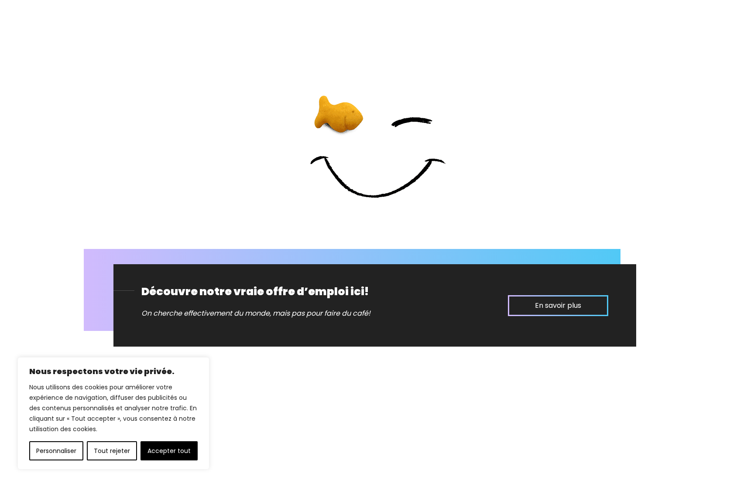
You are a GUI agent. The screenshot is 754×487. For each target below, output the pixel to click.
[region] (113, 413)
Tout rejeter (112, 450)
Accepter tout (169, 450)
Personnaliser (56, 450)
